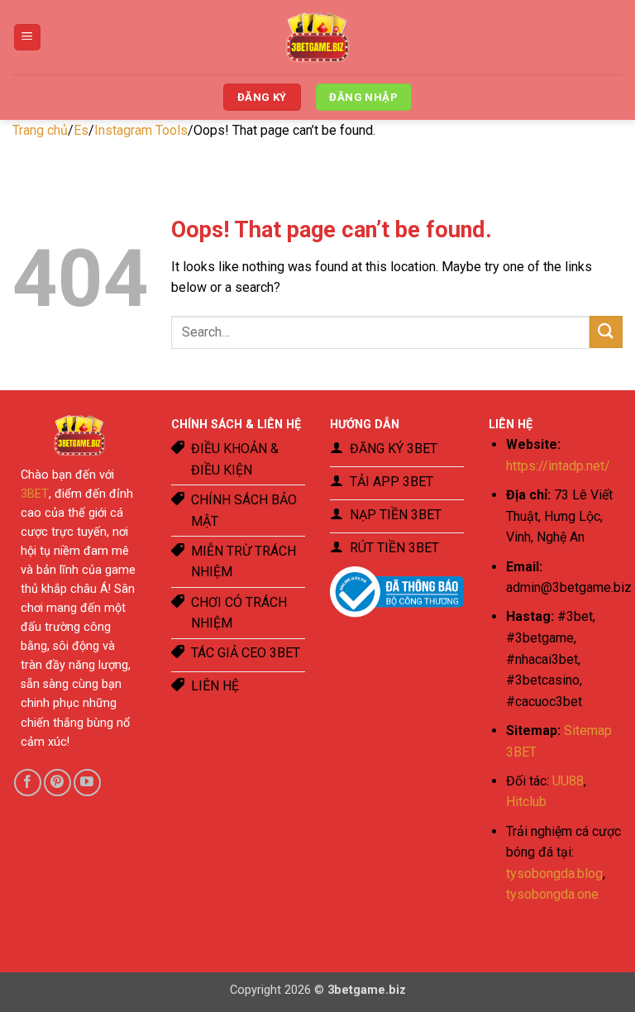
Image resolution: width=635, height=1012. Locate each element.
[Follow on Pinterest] (57, 782)
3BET (35, 494)
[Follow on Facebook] (27, 782)
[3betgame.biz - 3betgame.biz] (317, 37)
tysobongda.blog (554, 873)
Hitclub (526, 801)
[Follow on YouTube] (87, 782)
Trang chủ (40, 130)
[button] (27, 37)
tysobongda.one (552, 894)
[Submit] (606, 332)
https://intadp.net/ (558, 466)
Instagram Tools (141, 130)
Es (81, 130)
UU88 (568, 781)
